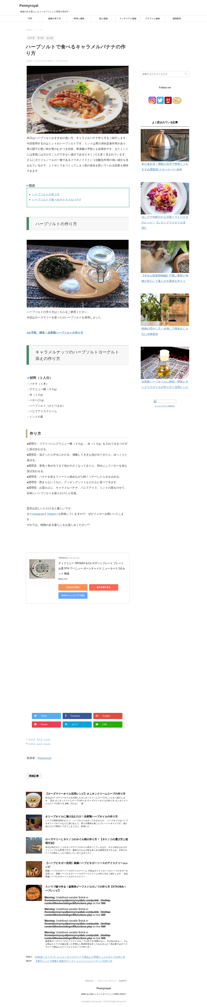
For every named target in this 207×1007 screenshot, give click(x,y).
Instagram (38, 513)
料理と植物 (79, 18)
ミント (39, 743)
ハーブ (32, 739)
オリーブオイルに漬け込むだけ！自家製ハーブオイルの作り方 (81, 816)
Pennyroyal (28, 6)
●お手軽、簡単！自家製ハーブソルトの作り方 (55, 332)
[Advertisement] (77, 639)
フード (39, 739)
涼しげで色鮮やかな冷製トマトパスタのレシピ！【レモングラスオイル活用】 (165, 223)
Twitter (51, 513)
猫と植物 (103, 18)
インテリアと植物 (128, 18)
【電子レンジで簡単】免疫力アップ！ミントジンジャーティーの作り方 (73, 961)
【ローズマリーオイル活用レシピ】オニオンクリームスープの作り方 (85, 793)
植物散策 (177, 18)
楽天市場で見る (103, 587)
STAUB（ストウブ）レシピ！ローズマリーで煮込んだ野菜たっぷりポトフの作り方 (80, 957)
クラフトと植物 (152, 18)
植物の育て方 (54, 18)
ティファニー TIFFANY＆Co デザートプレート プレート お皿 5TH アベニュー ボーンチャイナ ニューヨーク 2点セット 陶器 (91, 568)
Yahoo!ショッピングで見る (73, 595)
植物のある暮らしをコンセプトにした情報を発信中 (103, 994)
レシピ (47, 739)
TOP (30, 18)
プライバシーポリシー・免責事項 (112, 981)
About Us (89, 981)
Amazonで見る (73, 587)
